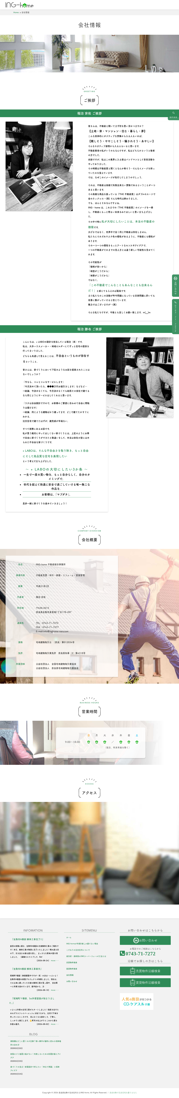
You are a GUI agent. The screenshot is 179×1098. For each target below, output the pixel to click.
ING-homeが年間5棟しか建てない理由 (82, 944)
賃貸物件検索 (71, 969)
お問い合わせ (175, 288)
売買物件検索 (71, 962)
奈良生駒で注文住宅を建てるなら (123, 1093)
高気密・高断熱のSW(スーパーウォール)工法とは (86, 956)
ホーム (68, 937)
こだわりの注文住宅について (78, 950)
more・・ (55, 960)
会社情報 (70, 975)
